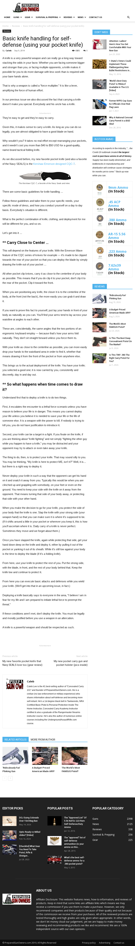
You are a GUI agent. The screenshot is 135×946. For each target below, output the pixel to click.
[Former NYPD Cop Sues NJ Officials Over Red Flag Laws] (99, 104)
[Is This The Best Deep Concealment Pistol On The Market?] (99, 341)
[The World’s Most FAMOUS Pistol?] (75, 756)
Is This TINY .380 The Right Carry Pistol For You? (119, 358)
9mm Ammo (118, 187)
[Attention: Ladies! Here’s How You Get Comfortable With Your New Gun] (99, 44)
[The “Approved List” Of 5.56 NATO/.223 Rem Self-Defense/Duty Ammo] (54, 821)
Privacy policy (89, 942)
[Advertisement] (112, 391)
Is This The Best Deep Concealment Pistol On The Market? (120, 341)
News (80, 17)
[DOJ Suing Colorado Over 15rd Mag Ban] (9, 821)
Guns (16, 17)
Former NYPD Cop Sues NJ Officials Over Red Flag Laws (120, 104)
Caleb (8, 50)
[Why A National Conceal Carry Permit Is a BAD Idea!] (99, 120)
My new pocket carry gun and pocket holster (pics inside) (71, 663)
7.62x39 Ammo (114, 267)
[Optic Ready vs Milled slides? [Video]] (9, 835)
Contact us (95, 17)
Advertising (104, 942)
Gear (27, 17)
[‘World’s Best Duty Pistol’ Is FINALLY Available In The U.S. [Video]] (99, 84)
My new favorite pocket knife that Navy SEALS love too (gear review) (22, 663)
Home (7, 17)
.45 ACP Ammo (114, 204)
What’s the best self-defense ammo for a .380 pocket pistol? (74, 860)
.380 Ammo (117, 220)
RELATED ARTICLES (16, 739)
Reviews (68, 17)
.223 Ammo (117, 251)
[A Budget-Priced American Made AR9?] (45, 756)
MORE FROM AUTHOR (43, 739)
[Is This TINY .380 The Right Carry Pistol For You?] (99, 358)
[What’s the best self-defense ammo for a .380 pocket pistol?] (54, 860)
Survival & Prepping (47, 17)
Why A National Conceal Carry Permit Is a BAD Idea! (121, 120)
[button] (128, 17)
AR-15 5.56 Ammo (116, 236)
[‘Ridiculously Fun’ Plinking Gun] (15, 756)
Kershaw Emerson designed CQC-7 (54, 163)
